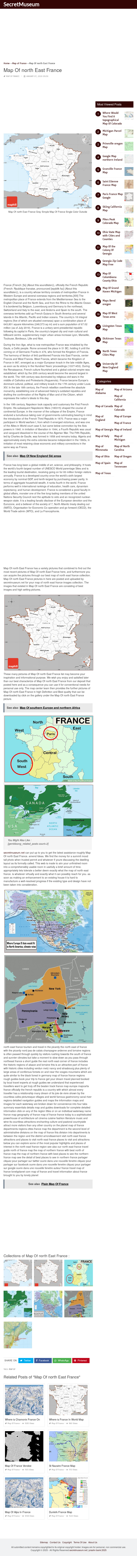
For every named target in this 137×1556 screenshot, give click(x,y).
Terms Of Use (80, 1542)
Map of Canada (104, 406)
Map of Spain (103, 463)
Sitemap (44, 1542)
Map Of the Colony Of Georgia (109, 250)
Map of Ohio (102, 456)
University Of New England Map (110, 367)
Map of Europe (122, 416)
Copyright (67, 1542)
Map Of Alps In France (18, 1512)
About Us (92, 1542)
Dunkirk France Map (60, 1512)
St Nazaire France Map (62, 1465)
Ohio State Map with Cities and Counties (111, 235)
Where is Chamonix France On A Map (26, 1419)
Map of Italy (102, 436)
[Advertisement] (68, 36)
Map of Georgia (104, 429)
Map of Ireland (122, 429)
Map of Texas (103, 473)
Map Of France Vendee (18, 1465)
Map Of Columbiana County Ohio (110, 277)
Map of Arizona (123, 389)
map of (12, 1369)
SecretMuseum (21, 4)
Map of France (12, 76)
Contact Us (55, 1542)
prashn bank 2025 (97, 1550)
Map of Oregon (123, 456)
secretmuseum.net (14, 852)
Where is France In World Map (66, 1419)
